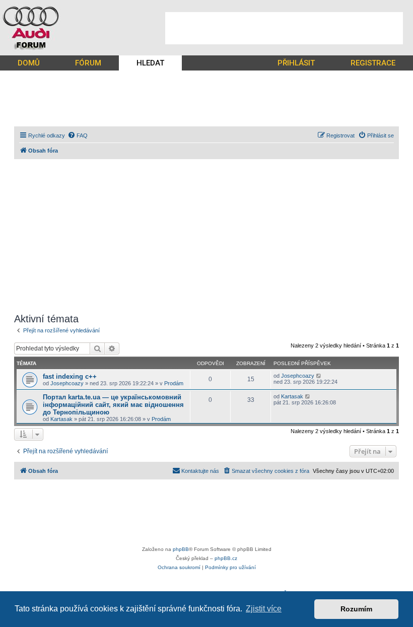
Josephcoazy (67, 383)
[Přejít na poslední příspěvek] (319, 376)
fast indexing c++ (70, 376)
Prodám (173, 383)
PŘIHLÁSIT (296, 62)
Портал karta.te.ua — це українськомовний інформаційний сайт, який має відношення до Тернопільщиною (113, 404)
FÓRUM (88, 62)
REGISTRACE (373, 62)
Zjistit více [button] (264, 608)
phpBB (181, 549)
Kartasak (61, 419)
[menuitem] (77, 135)
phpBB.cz (226, 558)
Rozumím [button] (356, 609)
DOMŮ (29, 62)
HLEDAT (150, 62)
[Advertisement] (284, 28)
